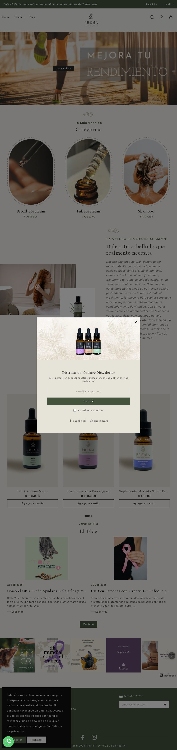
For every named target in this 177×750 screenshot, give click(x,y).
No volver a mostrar (91, 410)
